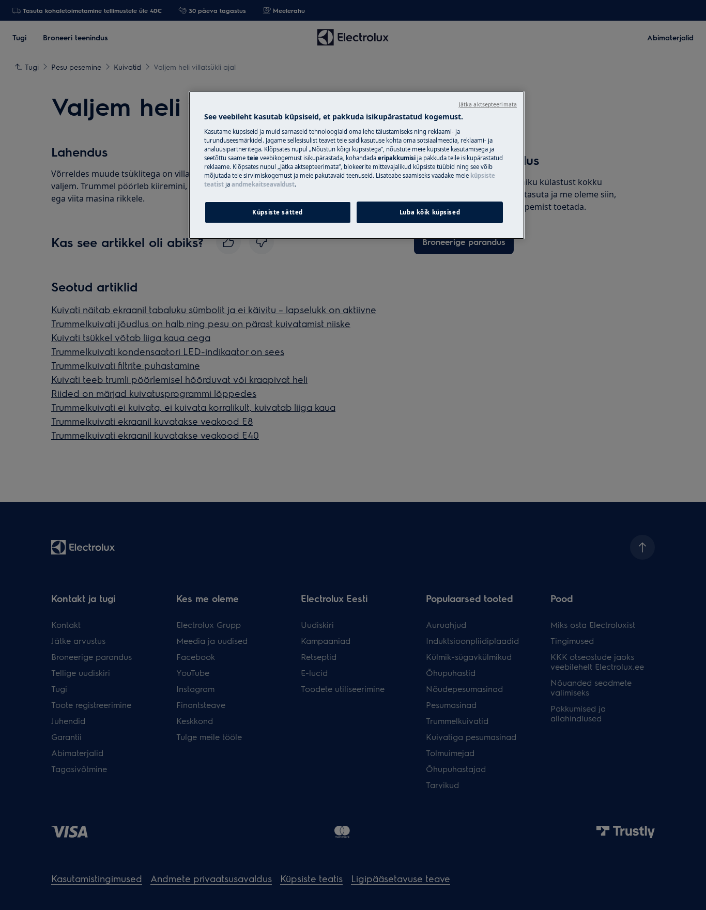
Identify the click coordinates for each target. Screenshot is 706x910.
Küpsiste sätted (277, 212)
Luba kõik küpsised (430, 212)
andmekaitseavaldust (263, 184)
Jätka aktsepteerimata (488, 104)
